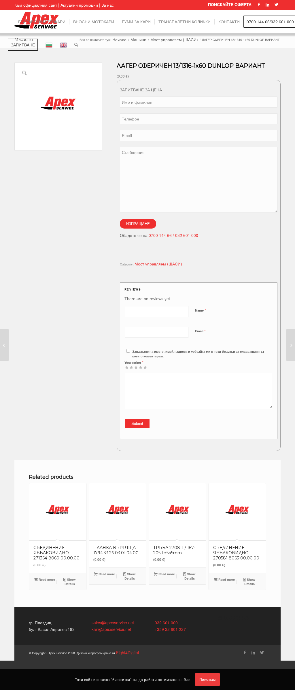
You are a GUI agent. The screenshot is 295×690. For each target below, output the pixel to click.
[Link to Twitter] (276, 4)
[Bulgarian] (49, 44)
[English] (63, 44)
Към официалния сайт (35, 5)
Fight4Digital (127, 652)
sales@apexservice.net (113, 622)
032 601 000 (166, 622)
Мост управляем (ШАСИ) (158, 264)
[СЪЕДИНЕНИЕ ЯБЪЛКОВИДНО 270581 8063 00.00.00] (290, 345)
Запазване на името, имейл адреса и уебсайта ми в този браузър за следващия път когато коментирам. (198, 354)
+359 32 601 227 (170, 629)
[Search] (76, 44)
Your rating (133, 362)
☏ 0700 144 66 (233, 618)
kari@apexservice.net (111, 629)
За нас (107, 5)
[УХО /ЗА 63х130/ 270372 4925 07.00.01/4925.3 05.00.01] (4, 345)
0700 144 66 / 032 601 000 (173, 235)
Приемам (207, 679)
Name (200, 310)
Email (200, 330)
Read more (46, 579)
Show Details (70, 581)
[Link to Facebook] (259, 4)
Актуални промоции (79, 5)
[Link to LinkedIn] (267, 4)
